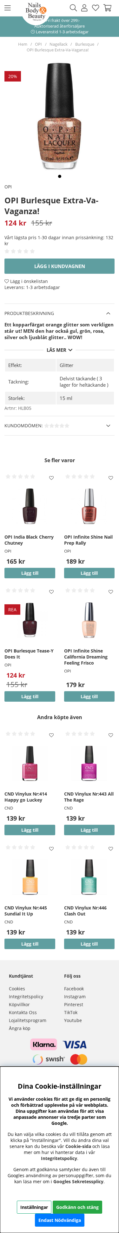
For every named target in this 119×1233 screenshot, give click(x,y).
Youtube (73, 1020)
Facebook (74, 989)
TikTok (70, 1012)
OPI (38, 44)
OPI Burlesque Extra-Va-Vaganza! (58, 50)
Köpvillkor (19, 1004)
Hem (22, 44)
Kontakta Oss (23, 1012)
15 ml (66, 398)
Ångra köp (19, 1028)
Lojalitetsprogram (27, 1020)
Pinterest (73, 1004)
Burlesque (84, 44)
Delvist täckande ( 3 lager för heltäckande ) (84, 381)
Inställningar (34, 1207)
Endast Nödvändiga (59, 1220)
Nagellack (59, 44)
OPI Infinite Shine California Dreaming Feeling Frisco (86, 657)
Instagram (75, 997)
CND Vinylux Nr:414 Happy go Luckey (25, 797)
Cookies (17, 989)
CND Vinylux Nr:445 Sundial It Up (25, 911)
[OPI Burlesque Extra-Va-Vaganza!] (59, 176)
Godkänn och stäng (77, 1207)
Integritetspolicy (26, 997)
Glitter (66, 365)
